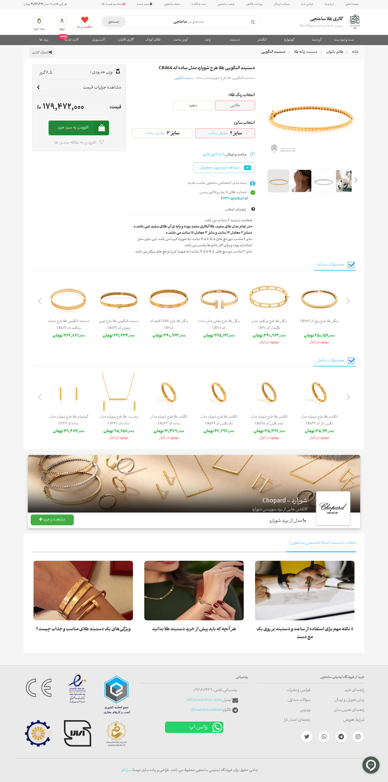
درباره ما (329, 4)
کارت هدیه (69, 39)
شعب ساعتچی (226, 4)
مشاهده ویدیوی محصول (219, 167)
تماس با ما (307, 4)
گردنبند (317, 40)
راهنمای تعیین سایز (349, 710)
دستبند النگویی (273, 52)
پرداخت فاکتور (254, 4)
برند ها (44, 40)
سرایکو (126, 770)
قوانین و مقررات (298, 690)
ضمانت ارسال (282, 4)
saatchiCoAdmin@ (207, 710)
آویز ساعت (180, 40)
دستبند (235, 40)
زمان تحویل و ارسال (349, 700)
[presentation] (348, 302)
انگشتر (262, 40)
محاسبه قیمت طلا (111, 4)
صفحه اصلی (352, 4)
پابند (208, 40)
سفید (193, 105)
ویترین (305, 710)
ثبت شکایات (198, 4)
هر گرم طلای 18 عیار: (45, 4)
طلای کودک (153, 40)
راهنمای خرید (354, 690)
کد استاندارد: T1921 (235, 199)
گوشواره (289, 40)
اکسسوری (98, 40)
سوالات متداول (298, 700)
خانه (355, 52)
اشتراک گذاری (40, 53)
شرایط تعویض (353, 720)
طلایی (235, 105)
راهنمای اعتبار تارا (297, 720)
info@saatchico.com (203, 700)
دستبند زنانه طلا (306, 52)
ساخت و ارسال (225, 155)
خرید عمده (143, 4)
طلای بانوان (334, 52)
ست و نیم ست (344, 40)
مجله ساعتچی (172, 4)
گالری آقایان (126, 40)
